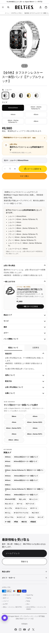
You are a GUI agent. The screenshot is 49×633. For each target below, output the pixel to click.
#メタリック (21, 517)
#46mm (8, 485)
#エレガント (9, 504)
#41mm (7, 461)
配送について (13, 348)
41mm (14, 422)
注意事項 (35, 348)
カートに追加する (34, 169)
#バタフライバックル (21, 513)
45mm (14, 434)
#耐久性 (24, 522)
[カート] (46, 7)
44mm (35, 428)
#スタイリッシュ (21, 508)
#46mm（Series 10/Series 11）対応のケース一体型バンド (24, 489)
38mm (14, 416)
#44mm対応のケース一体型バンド (26, 476)
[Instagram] (20, 629)
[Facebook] (15, 629)
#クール (19, 504)
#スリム (7, 513)
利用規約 (24, 624)
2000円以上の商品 (16, 13)
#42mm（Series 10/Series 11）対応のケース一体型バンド (24, 471)
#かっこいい (33, 499)
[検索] (8, 7)
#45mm (8, 480)
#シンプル (8, 508)
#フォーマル (9, 517)
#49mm (8, 495)
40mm (35, 416)
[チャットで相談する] (5, 618)
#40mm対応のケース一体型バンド (26, 457)
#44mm (8, 476)
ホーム (7, 13)
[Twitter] (33, 629)
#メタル (31, 517)
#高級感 (33, 522)
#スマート (33, 508)
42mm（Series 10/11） (14, 428)
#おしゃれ (22, 499)
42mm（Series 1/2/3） (35, 422)
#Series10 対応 (10, 499)
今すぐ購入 (24, 176)
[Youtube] (24, 629)
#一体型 (7, 522)
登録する (24, 561)
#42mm (8, 466)
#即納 (16, 522)
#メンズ (40, 517)
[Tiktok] (28, 629)
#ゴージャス (30, 504)
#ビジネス (35, 513)
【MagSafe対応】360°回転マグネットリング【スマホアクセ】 (29, 290)
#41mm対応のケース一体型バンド (25, 461)
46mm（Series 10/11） (35, 434)
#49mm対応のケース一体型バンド (26, 495)
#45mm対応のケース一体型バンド (26, 480)
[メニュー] (3, 7)
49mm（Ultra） (13, 440)
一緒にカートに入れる (30, 306)
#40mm (8, 457)
